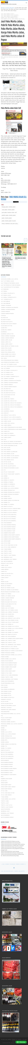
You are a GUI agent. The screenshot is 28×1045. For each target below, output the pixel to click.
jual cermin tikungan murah (9, 382)
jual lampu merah (6, 425)
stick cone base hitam (7, 793)
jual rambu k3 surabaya (8, 484)
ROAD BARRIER (5, 760)
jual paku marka (6, 449)
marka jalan (4, 581)
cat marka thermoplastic (8, 297)
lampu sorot (5, 577)
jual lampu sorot (6, 437)
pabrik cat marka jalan (8, 596)
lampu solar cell (6, 575)
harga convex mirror (7, 338)
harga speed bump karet (8, 356)
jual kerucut (5, 413)
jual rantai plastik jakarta (9, 510)
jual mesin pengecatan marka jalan (11, 443)
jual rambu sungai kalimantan (10, 500)
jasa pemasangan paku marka (9, 360)
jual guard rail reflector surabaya (11, 407)
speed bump (4, 782)
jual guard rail (5, 396)
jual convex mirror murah (9, 386)
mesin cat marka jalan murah (9, 589)
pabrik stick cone (6, 673)
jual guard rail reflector (8, 401)
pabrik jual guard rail (7, 614)
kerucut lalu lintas (7, 563)
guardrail (4, 332)
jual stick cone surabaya (8, 547)
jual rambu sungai (6, 498)
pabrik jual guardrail (7, 616)
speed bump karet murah (8, 786)
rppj (2, 776)
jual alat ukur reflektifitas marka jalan (13, 366)
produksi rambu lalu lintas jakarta (11, 723)
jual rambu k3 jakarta (7, 480)
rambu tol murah (6, 748)
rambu (3, 728)
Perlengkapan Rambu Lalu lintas (10, 713)
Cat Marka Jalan (6, 295)
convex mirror (5, 311)
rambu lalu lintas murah (8, 734)
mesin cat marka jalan (7, 587)
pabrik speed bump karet (8, 671)
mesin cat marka (6, 585)
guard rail (4, 327)
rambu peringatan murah (8, 738)
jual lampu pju (5, 431)
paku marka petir (6, 695)
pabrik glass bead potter (8, 604)
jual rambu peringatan (8, 490)
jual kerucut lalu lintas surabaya (11, 419)
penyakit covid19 (6, 707)
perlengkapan (5, 711)
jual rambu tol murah (7, 504)
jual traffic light (6, 553)
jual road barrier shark (8, 529)
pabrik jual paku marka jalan (9, 620)
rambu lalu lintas (6, 732)
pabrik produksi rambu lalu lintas (11, 654)
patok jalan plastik (7, 703)
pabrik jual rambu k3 (7, 624)
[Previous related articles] (22, 239)
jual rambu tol (5, 502)
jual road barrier (6, 522)
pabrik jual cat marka (7, 608)
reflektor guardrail (7, 758)
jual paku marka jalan (9, 7)
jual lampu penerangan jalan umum (11, 427)
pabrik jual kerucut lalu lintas (10, 618)
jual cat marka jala (7, 372)
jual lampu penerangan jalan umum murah (13, 429)
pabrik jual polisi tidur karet (10, 622)
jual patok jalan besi (7, 464)
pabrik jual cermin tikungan (9, 612)
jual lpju (3, 439)
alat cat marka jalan (7, 281)
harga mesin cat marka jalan (9, 346)
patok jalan (4, 701)
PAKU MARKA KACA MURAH (20, 258)
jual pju (3, 470)
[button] (21, 1042)
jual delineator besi (7, 390)
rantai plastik (5, 750)
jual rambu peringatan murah (10, 494)
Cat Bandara (5, 289)
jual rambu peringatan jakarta (10, 492)
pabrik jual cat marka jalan (9, 610)
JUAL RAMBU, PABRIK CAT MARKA (13, 1039)
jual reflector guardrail (8, 516)
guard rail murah (6, 329)
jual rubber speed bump (8, 533)
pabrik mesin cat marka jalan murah (12, 650)
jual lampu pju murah (7, 433)
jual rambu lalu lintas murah (10, 488)
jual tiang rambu (6, 549)
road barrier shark (7, 766)
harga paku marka (6, 350)
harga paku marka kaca (8, 352)
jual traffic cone (6, 551)
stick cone (4, 791)
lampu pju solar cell (7, 573)
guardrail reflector (7, 334)
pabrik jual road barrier (8, 636)
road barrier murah (7, 764)
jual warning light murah (9, 559)
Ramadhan (4, 726)
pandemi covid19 (6, 699)
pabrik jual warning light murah (11, 644)
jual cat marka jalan (7, 374)
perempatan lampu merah (8, 709)
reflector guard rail (7, 752)
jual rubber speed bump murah (10, 537)
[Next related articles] (25, 239)
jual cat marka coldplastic (9, 370)
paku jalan (4, 685)
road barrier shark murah (9, 768)
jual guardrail (5, 409)
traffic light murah (7, 807)
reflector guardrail (7, 754)
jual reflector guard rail (8, 514)
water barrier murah (7, 817)
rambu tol (4, 746)
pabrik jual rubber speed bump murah (12, 638)
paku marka (4, 687)
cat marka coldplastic (8, 293)
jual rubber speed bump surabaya (11, 539)
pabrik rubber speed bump (8, 667)
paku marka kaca (6, 693)
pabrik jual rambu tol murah (9, 632)
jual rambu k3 (5, 478)
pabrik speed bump (6, 669)
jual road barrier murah (8, 526)
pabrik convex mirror (7, 598)
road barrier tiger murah (8, 774)
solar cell (4, 780)
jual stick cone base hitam (9, 545)
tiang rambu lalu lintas (8, 799)
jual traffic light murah (8, 555)
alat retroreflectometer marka (10, 285)
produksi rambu (5, 719)
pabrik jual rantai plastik (9, 634)
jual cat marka (5, 368)
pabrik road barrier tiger (8, 665)
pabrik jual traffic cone (8, 640)
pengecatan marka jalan (8, 705)
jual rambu (4, 476)
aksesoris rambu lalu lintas (9, 279)
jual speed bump (5, 541)
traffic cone (5, 801)
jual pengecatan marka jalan (9, 468)
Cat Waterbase (5, 301)
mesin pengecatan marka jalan (10, 591)
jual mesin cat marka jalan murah (11, 441)
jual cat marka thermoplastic (10, 376)
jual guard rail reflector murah (11, 405)
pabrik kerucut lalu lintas (9, 646)
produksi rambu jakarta (8, 721)
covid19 (3, 315)
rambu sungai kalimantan (8, 744)
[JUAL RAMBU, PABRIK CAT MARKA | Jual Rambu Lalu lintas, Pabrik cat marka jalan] (4, 2)
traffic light (5, 803)
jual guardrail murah (7, 411)
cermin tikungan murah (8, 309)
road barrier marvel (7, 762)
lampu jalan (4, 565)
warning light (5, 811)
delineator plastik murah (9, 323)
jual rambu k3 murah (7, 482)
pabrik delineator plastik (9, 602)
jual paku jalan (5, 447)
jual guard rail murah (7, 399)
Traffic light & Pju (6, 805)
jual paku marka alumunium (9, 451)
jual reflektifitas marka (8, 518)
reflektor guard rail (7, 756)
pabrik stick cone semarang (9, 675)
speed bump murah (6, 788)
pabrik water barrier (7, 681)
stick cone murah (6, 795)
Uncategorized (5, 809)
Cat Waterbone (5, 303)
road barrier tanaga (7, 770)
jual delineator (6, 388)
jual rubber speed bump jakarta (10, 535)
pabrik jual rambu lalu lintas (10, 626)
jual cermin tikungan (7, 378)
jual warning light (7, 557)
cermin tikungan (6, 305)
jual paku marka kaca (7, 459)
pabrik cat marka (6, 594)
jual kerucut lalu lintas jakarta (11, 417)
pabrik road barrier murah (9, 663)
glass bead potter (6, 325)
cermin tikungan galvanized (9, 307)
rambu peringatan (6, 736)
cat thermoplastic (6, 299)
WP (9, 1042)
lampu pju (4, 571)
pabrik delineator (6, 600)
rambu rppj (4, 740)
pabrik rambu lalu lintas (8, 658)
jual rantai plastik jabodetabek (11, 508)
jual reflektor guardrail (8, 520)
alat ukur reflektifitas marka (10, 287)
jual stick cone (5, 543)
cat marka (4, 291)
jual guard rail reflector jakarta (11, 403)
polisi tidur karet (6, 717)
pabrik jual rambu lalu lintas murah (12, 628)
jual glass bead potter (8, 394)
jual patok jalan (6, 461)
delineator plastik (7, 321)
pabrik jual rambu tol (7, 630)
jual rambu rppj (5, 496)
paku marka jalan (6, 691)
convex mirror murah (7, 313)
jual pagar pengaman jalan (9, 445)
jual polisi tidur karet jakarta (10, 474)
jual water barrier (6, 561)
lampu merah (4, 569)
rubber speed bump (6, 778)
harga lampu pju (6, 342)
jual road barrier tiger (8, 531)
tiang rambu (4, 797)
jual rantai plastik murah (9, 512)
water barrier (5, 815)
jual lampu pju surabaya (8, 435)
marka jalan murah (6, 583)
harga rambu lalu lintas (8, 354)
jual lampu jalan (6, 421)
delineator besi (5, 319)
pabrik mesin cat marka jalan (9, 648)
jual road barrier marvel (8, 524)
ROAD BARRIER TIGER (6, 772)
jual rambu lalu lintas (8, 486)
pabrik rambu (5, 656)
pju (2, 715)
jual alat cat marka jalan (9, 364)
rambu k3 (3, 730)
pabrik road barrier (7, 661)
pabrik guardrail (6, 606)
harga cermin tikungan (8, 336)
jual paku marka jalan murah (9, 457)
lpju (2, 579)
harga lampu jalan (6, 340)
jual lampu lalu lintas (7, 423)
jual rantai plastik (7, 506)
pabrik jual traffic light (8, 642)
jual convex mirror (7, 384)
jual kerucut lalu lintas (8, 415)
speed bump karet (6, 784)
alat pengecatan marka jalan (10, 283)
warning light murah (7, 813)
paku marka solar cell (7, 697)
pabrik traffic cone (7, 677)
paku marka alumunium (7, 689)
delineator (4, 317)
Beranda (2, 7)
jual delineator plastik (8, 392)
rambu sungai (5, 742)
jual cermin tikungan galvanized (11, 380)
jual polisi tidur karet (8, 472)
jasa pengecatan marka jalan (10, 362)
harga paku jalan (6, 348)
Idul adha (4, 358)
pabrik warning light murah (9, 679)
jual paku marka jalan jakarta (10, 455)
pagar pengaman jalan (7, 683)
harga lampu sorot (7, 344)
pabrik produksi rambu (8, 652)
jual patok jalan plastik (8, 466)
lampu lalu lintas (6, 567)
